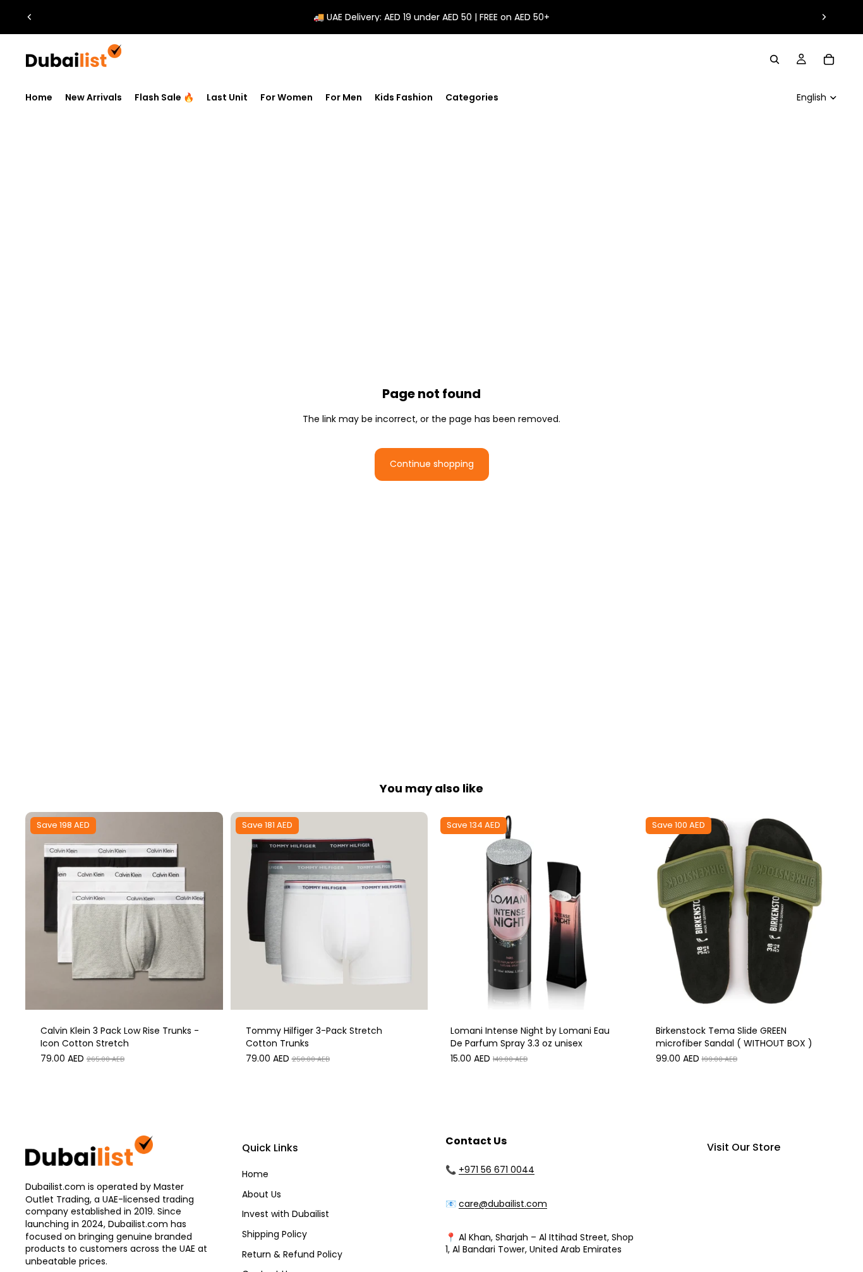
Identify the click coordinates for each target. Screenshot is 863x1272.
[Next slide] (824, 17)
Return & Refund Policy (292, 1254)
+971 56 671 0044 (496, 1169)
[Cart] (829, 59)
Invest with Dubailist (285, 1214)
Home (255, 1174)
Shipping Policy (274, 1234)
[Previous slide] (30, 17)
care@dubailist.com (503, 1203)
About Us (261, 1194)
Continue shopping (432, 463)
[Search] (774, 59)
